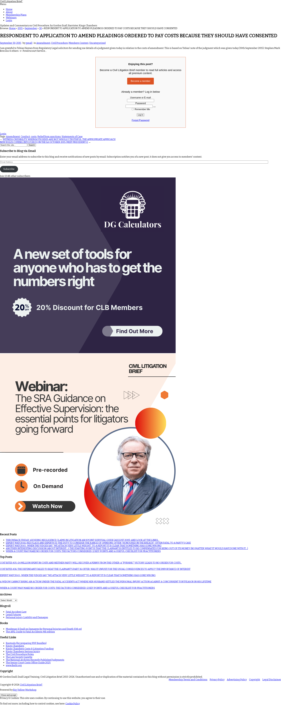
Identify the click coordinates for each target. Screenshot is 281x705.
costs (34, 136)
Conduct (25, 136)
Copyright (254, 679)
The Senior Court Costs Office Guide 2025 (28, 662)
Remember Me (142, 109)
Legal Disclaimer (271, 679)
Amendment (43, 43)
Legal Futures (13, 614)
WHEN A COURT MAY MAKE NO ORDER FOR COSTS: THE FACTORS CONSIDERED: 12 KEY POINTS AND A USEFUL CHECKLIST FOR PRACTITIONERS (83, 551)
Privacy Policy (217, 679)
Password (140, 103)
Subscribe (8, 169)
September (31, 28)
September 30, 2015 (10, 43)
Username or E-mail (140, 97)
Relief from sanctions (49, 136)
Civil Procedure (59, 43)
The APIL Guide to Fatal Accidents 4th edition (30, 631)
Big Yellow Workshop (24, 689)
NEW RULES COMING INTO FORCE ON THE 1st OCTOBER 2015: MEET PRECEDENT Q (44, 142)
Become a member (140, 81)
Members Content (78, 43)
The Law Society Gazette (19, 657)
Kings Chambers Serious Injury (23, 651)
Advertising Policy (237, 679)
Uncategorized (97, 43)
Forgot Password (140, 120)
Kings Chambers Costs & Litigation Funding (30, 648)
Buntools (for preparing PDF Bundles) (26, 643)
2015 (20, 28)
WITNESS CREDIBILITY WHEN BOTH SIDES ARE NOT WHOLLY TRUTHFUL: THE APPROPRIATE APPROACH (59, 139)
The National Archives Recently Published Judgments (35, 659)
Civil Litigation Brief (11, 1)
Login (9, 20)
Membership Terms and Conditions (188, 679)
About (9, 12)
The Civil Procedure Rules (20, 654)
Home (9, 9)
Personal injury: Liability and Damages (27, 617)
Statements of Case (72, 136)
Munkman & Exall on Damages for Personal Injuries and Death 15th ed (44, 629)
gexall (29, 43)
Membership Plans (16, 14)
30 (40, 28)
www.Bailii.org (14, 665)
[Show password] (154, 106)
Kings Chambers (15, 646)
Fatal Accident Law (16, 611)
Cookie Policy (72, 703)
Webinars (11, 17)
